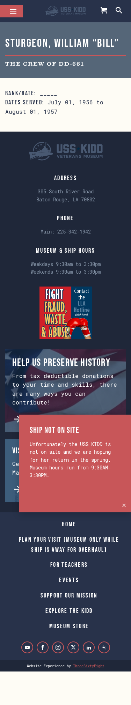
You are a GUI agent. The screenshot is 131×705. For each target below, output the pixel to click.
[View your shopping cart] (104, 11)
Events (69, 580)
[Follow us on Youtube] (27, 647)
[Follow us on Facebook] (43, 647)
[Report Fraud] (65, 312)
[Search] (119, 11)
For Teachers (69, 564)
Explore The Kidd (69, 610)
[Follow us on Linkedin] (89, 647)
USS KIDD (65, 11)
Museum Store (69, 626)
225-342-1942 (74, 231)
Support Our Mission (69, 595)
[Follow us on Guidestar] (104, 647)
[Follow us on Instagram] (58, 647)
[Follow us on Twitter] (73, 647)
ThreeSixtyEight (88, 665)
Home (69, 524)
